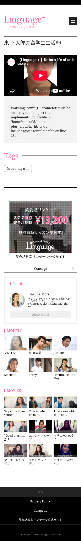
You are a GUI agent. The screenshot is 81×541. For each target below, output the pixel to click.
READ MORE (40, 314)
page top (40, 492)
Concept (40, 268)
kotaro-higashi (18, 169)
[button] (73, 21)
